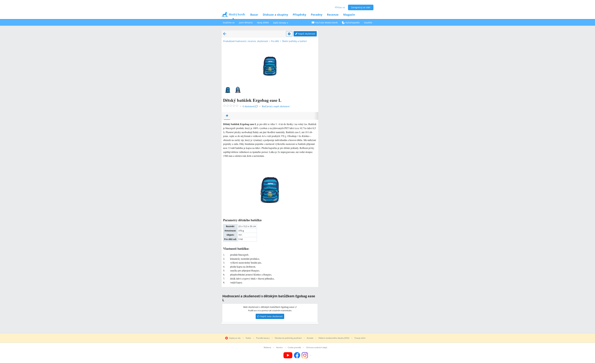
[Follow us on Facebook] (297, 355)
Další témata (279, 22)
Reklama (267, 347)
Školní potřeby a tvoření (294, 41)
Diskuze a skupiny (275, 14)
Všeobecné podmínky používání (288, 338)
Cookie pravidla (294, 347)
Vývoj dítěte (263, 22)
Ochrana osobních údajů (316, 347)
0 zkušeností (249, 106)
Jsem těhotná (246, 22)
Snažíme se (229, 22)
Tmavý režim (360, 338)
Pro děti (275, 41)
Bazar (254, 14)
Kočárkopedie (353, 22)
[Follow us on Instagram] (307, 355)
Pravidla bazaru (263, 338)
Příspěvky (299, 14)
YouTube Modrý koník (326, 22)
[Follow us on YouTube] (287, 355)
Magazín (349, 14)
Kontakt (310, 338)
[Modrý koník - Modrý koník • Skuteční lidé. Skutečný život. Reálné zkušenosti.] (233, 15)
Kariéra (279, 347)
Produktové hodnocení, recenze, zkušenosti (245, 41)
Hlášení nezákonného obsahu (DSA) (333, 338)
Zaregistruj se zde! (360, 7)
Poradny (316, 14)
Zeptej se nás (235, 338)
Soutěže (368, 22)
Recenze (333, 14)
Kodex (248, 338)
